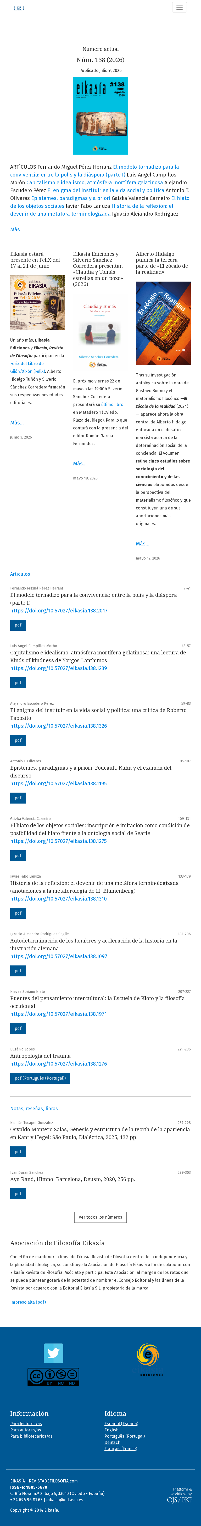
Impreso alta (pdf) (28, 1302)
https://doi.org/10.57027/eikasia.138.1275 (58, 841)
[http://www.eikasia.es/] (147, 1359)
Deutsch (112, 1442)
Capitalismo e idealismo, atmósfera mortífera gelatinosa (94, 182)
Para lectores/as (26, 1423)
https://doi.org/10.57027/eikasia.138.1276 (58, 1064)
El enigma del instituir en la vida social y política (105, 190)
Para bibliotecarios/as (31, 1436)
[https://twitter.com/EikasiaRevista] (53, 1353)
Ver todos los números (100, 1217)
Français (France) (120, 1448)
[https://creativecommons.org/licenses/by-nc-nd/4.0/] (53, 1377)
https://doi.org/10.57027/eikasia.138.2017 (59, 610)
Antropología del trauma (40, 1056)
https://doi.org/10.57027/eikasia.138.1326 (58, 726)
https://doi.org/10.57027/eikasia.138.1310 (58, 899)
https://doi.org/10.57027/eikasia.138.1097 (58, 956)
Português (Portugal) (124, 1436)
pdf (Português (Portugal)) (40, 1078)
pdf (18, 625)
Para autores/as (25, 1429)
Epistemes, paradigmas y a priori (70, 198)
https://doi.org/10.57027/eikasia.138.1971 (58, 1014)
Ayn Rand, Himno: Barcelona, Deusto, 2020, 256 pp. (72, 1179)
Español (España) (121, 1423)
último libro (112, 404)
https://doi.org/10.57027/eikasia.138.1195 (58, 783)
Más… (17, 423)
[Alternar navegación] (179, 7)
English (111, 1429)
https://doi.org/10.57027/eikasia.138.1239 (58, 668)
